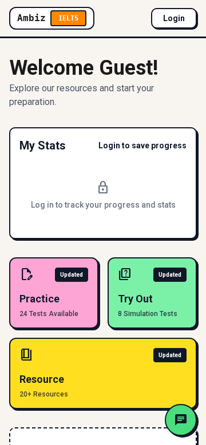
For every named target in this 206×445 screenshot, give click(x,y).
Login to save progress (142, 145)
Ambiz (47, 18)
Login (174, 18)
